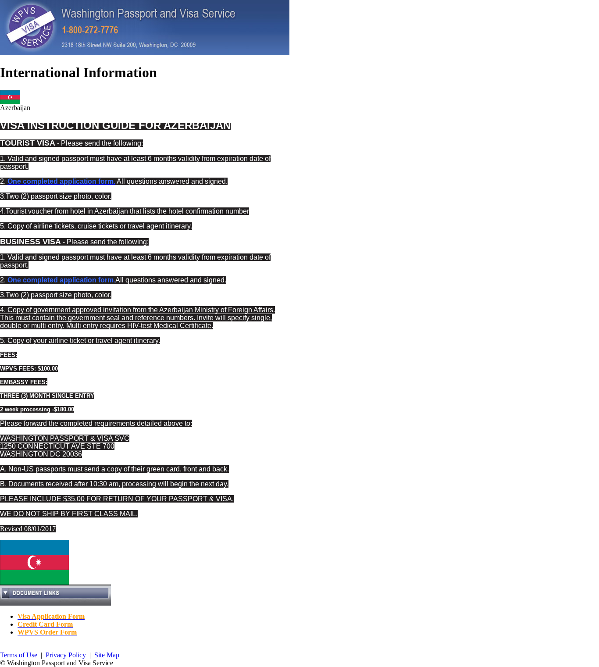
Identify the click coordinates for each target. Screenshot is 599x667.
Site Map (106, 655)
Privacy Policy (66, 655)
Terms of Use (18, 655)
